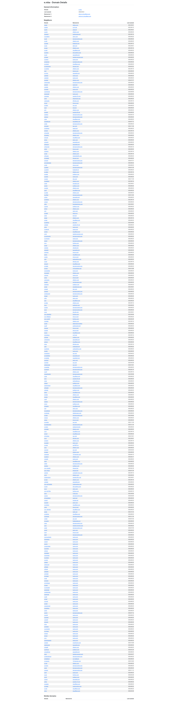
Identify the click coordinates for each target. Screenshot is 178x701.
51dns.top (75, 493)
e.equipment (47, 606)
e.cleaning (46, 62)
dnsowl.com (76, 66)
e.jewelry (46, 250)
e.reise (45, 518)
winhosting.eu (76, 381)
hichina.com (76, 243)
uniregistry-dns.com (77, 473)
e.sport (46, 500)
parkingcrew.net (76, 34)
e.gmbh (46, 112)
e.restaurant (47, 293)
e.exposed (46, 94)
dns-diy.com (76, 312)
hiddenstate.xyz (76, 521)
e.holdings (46, 128)
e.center (46, 80)
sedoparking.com (77, 259)
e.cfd (45, 475)
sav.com (75, 105)
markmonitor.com (77, 484)
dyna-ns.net (75, 103)
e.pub (45, 578)
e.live (45, 227)
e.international (47, 656)
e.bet (45, 535)
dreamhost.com (76, 98)
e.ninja (45, 231)
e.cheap (46, 57)
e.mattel (46, 686)
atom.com (75, 36)
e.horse (46, 130)
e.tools (45, 397)
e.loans (46, 633)
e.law (45, 344)
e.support (46, 369)
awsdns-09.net (76, 112)
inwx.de (74, 107)
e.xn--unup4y (47, 468)
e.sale (45, 597)
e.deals (46, 562)
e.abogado (46, 101)
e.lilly (45, 204)
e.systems (46, 505)
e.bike (45, 463)
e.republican (47, 652)
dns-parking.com (77, 52)
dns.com (75, 179)
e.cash (45, 50)
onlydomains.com (77, 282)
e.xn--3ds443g (47, 314)
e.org (45, 310)
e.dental (46, 75)
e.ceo (45, 312)
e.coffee (46, 195)
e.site (45, 668)
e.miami (46, 440)
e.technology (47, 385)
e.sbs (45, 507)
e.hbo (45, 681)
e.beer (45, 218)
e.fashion (46, 199)
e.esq (45, 523)
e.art (45, 71)
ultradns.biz (76, 248)
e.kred (45, 287)
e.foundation (47, 498)
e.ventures (46, 413)
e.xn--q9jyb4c (47, 509)
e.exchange (47, 91)
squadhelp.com (76, 121)
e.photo (46, 473)
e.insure (46, 160)
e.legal (45, 296)
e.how (45, 140)
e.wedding (46, 181)
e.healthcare (47, 121)
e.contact (46, 64)
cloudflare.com (76, 50)
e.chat (45, 599)
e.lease (46, 202)
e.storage (46, 454)
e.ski (45, 346)
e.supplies (46, 367)
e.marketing (47, 355)
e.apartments (47, 374)
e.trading (46, 406)
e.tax (45, 447)
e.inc (45, 378)
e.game (46, 206)
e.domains (46, 280)
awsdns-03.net (76, 378)
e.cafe (45, 41)
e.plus (45, 420)
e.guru (45, 332)
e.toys (45, 404)
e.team (46, 383)
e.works (46, 188)
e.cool (45, 103)
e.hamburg (47, 335)
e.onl (45, 532)
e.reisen (46, 642)
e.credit (46, 213)
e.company (47, 238)
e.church (46, 142)
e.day (45, 119)
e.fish (45, 149)
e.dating (46, 114)
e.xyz (45, 489)
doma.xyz (75, 213)
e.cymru (46, 73)
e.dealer (46, 225)
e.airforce (46, 649)
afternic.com (76, 32)
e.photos (46, 252)
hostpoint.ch (76, 169)
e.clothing (46, 514)
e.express (46, 96)
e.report (46, 291)
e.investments (47, 163)
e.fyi (45, 110)
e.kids (45, 512)
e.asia (45, 245)
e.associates (47, 546)
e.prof (45, 530)
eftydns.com (76, 101)
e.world (46, 615)
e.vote (45, 663)
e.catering (46, 222)
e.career (46, 43)
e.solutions (47, 353)
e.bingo (46, 551)
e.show (46, 342)
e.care (45, 55)
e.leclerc (46, 248)
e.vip (45, 431)
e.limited (46, 574)
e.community (47, 236)
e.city (45, 234)
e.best (45, 25)
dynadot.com (76, 183)
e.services (46, 594)
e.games (46, 617)
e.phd (45, 528)
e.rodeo (46, 303)
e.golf (45, 326)
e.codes (46, 192)
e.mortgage (47, 583)
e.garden (46, 321)
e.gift (45, 399)
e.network (46, 229)
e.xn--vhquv (47, 470)
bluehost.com (76, 43)
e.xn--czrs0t (47, 319)
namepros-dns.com (77, 62)
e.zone (45, 486)
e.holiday (46, 626)
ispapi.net (75, 128)
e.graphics (46, 608)
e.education (47, 82)
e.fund (45, 434)
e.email (46, 85)
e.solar (45, 603)
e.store (45, 679)
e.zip (45, 525)
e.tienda (46, 390)
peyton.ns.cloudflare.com (85, 16)
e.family (46, 622)
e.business (46, 555)
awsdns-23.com (77, 96)
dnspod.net (75, 468)
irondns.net (75, 500)
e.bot (45, 654)
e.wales (46, 174)
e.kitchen (46, 284)
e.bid (45, 461)
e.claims (46, 59)
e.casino (46, 52)
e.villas (46, 415)
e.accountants (47, 537)
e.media (46, 266)
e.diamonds (47, 365)
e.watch (46, 176)
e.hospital (46, 133)
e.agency (46, 456)
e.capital (46, 443)
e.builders (46, 553)
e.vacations (47, 411)
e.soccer (46, 450)
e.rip (45, 300)
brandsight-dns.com (78, 204)
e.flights (46, 567)
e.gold (45, 323)
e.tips (45, 392)
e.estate (46, 87)
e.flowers (46, 156)
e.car (45, 438)
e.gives (46, 496)
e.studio (46, 459)
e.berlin (46, 27)
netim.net (75, 512)
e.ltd (45, 259)
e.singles (46, 429)
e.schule (46, 362)
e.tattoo (46, 466)
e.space (46, 670)
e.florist (46, 569)
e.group (46, 328)
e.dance (46, 117)
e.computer (47, 587)
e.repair (46, 289)
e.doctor (46, 275)
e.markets (46, 358)
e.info (45, 610)
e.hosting (46, 135)
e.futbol (46, 105)
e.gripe (45, 257)
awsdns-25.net (76, 225)
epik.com (75, 45)
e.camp (46, 560)
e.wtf (45, 190)
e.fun (45, 691)
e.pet (45, 672)
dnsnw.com (75, 71)
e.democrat (47, 645)
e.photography (47, 640)
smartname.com (77, 642)
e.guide (46, 330)
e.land (45, 241)
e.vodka (46, 172)
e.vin (45, 638)
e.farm (45, 197)
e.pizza (46, 417)
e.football (46, 158)
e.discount (46, 564)
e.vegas (46, 452)
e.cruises (46, 576)
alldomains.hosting (77, 323)
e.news (46, 585)
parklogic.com (76, 305)
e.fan (45, 624)
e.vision (46, 427)
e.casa (45, 48)
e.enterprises (47, 592)
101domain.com (77, 454)
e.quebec (46, 684)
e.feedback (47, 659)
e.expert (46, 619)
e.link (45, 215)
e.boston (46, 34)
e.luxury (46, 264)
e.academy (47, 36)
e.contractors (47, 66)
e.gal (45, 107)
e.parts (46, 351)
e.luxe (45, 261)
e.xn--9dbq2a (47, 316)
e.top (45, 493)
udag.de (75, 29)
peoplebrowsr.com (77, 287)
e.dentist (46, 78)
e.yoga (45, 479)
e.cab (45, 39)
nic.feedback (76, 659)
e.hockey (46, 126)
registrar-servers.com (78, 57)
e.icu (45, 243)
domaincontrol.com (77, 39)
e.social (46, 601)
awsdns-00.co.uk (77, 477)
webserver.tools (76, 427)
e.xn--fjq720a (47, 491)
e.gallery (46, 167)
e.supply (46, 502)
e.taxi (45, 381)
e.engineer (46, 590)
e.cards (46, 445)
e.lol (45, 211)
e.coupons (46, 661)
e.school (46, 360)
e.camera (46, 558)
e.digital (46, 482)
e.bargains (46, 539)
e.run (45, 305)
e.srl (45, 408)
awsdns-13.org (76, 681)
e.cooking (46, 68)
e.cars (45, 45)
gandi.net (75, 85)
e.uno (45, 675)
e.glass (46, 401)
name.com (75, 59)
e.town (45, 636)
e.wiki (45, 183)
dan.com (75, 126)
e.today (46, 394)
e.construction (47, 424)
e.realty (46, 282)
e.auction (46, 548)
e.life (45, 298)
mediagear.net (76, 346)
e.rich (45, 677)
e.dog (45, 277)
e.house (46, 137)
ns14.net (75, 27)
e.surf (45, 372)
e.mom (46, 268)
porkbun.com (76, 174)
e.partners (46, 349)
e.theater (46, 388)
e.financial (46, 147)
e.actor (46, 32)
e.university (47, 629)
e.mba (80, 9)
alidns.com (75, 25)
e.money (46, 580)
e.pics (45, 254)
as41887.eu (76, 445)
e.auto (45, 29)
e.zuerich (46, 169)
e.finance (46, 144)
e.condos (46, 422)
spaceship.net (76, 55)
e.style (45, 613)
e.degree (46, 571)
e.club (45, 153)
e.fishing (46, 151)
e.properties (47, 270)
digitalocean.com (77, 413)
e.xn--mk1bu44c (48, 484)
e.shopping (47, 339)
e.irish (45, 165)
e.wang (46, 179)
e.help (45, 124)
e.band (46, 541)
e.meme (46, 665)
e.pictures (46, 516)
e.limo (45, 208)
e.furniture (46, 436)
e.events (46, 89)
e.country (46, 521)
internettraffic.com (77, 156)
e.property (46, 273)
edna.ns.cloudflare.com (84, 14)
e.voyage (46, 631)
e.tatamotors (47, 477)
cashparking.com (77, 349)
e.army (46, 544)
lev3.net (75, 215)
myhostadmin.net (77, 268)
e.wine (45, 186)
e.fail (45, 98)
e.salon (46, 307)
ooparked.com (76, 358)
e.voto (45, 688)
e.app (45, 376)
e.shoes (46, 337)
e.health (46, 647)
